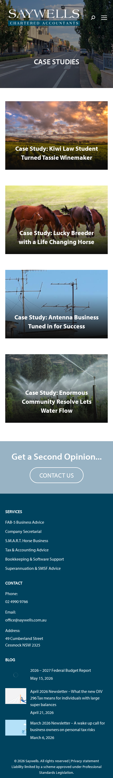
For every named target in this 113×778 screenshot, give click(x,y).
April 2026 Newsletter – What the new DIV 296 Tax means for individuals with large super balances (66, 698)
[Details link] (56, 135)
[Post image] (15, 675)
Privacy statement (85, 760)
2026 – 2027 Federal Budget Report (60, 670)
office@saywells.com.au (26, 620)
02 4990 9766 (16, 601)
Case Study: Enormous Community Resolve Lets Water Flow (56, 401)
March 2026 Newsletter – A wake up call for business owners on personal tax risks (67, 726)
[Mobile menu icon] (104, 17)
